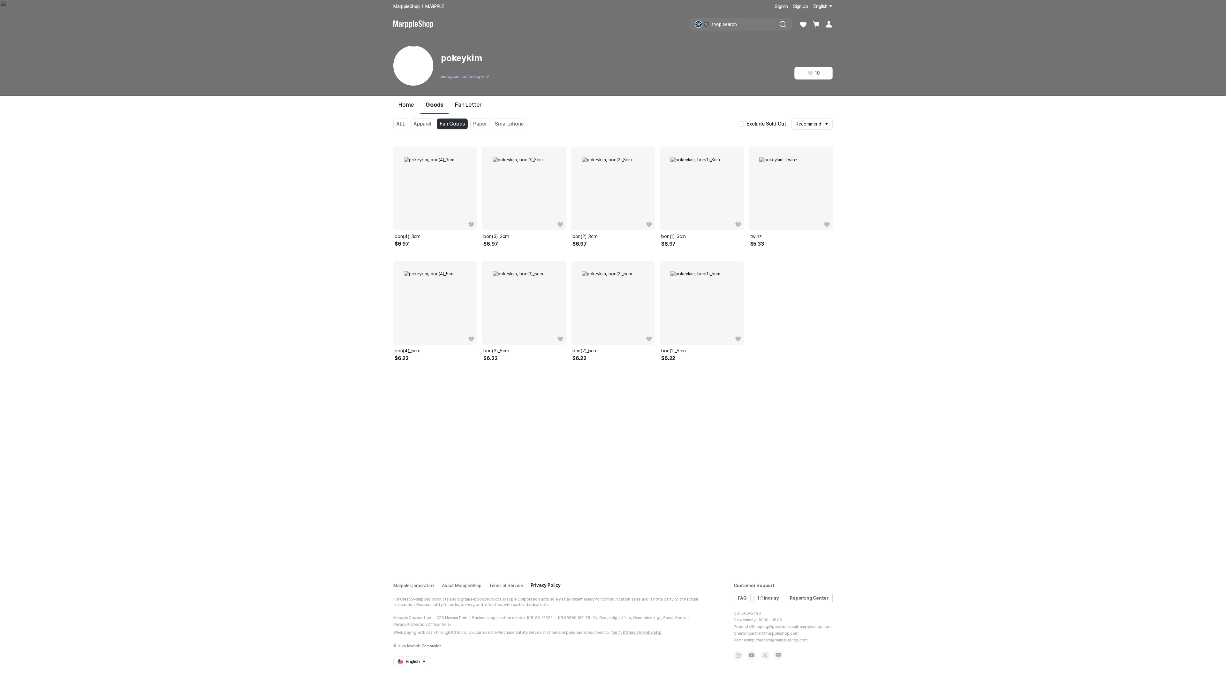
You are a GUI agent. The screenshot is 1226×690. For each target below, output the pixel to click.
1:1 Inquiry (768, 598)
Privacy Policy (546, 585)
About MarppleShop (461, 585)
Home (406, 104)
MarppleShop (406, 6)
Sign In (781, 6)
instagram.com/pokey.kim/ (465, 76)
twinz (756, 236)
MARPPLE (434, 6)
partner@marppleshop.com (773, 633)
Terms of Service (506, 585)
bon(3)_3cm (496, 236)
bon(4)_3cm (407, 236)
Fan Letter (468, 104)
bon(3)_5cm (496, 351)
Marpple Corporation (413, 585)
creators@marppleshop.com (782, 640)
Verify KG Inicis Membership (637, 632)
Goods (434, 104)
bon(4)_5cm (407, 351)
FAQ (742, 598)
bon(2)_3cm (585, 236)
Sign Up (800, 6)
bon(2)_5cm (585, 351)
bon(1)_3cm (673, 236)
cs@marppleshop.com (811, 627)
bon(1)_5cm (673, 351)
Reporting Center (809, 598)
